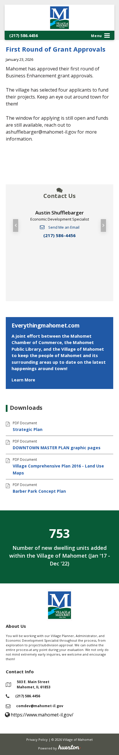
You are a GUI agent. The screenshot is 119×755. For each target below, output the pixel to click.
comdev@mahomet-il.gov (39, 705)
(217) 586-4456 (59, 235)
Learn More (23, 380)
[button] (15, 225)
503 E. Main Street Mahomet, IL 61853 (33, 684)
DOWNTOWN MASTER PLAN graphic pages (57, 447)
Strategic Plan (27, 429)
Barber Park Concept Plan (39, 491)
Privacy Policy (37, 739)
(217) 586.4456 (23, 35)
